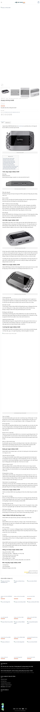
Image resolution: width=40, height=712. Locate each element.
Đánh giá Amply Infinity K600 (8, 163)
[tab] (3, 122)
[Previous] (3, 46)
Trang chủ (3, 98)
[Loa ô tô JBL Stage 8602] (20, 648)
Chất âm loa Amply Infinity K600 (9, 164)
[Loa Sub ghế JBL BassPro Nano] (33, 628)
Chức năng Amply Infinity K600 (8, 158)
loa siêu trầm (20, 126)
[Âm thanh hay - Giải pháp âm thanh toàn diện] (20, 2)
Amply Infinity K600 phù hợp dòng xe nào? (10, 166)
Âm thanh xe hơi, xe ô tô (13, 98)
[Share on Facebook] (3, 114)
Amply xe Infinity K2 (4, 657)
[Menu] (1, 2)
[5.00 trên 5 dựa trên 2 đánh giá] (20, 105)
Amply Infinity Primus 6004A (6, 637)
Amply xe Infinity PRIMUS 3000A (19, 637)
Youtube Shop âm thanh (5, 682)
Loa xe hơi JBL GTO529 (31, 596)
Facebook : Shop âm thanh (6, 684)
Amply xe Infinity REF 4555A (32, 617)
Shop (7, 98)
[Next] (37, 46)
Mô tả (3, 122)
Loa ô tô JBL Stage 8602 (18, 657)
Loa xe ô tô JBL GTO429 (31, 657)
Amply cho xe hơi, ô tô (23, 98)
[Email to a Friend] (7, 114)
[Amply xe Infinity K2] (7, 648)
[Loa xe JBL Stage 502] (7, 608)
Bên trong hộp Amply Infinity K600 (9, 168)
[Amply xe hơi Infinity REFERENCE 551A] (7, 587)
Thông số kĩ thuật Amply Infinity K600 (10, 167)
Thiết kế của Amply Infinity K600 (9, 161)
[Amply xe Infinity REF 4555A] (33, 608)
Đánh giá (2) (8, 122)
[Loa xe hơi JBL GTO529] (33, 587)
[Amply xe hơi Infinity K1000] (20, 608)
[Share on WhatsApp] (2, 114)
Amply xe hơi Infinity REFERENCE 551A (6, 597)
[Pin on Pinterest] (9, 114)
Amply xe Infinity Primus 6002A (19, 596)
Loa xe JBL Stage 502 (4, 617)
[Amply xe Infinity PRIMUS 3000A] (20, 628)
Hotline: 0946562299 (3, 704)
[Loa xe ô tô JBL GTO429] (33, 648)
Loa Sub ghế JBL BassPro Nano (32, 637)
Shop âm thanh (4, 679)
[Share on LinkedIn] (11, 114)
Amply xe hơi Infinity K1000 (18, 617)
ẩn (12, 156)
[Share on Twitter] (5, 114)
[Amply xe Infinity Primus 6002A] (20, 587)
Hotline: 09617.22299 (3, 709)
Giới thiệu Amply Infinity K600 (8, 159)
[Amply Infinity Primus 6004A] (7, 628)
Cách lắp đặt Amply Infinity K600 (9, 162)
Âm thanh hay (3, 681)
